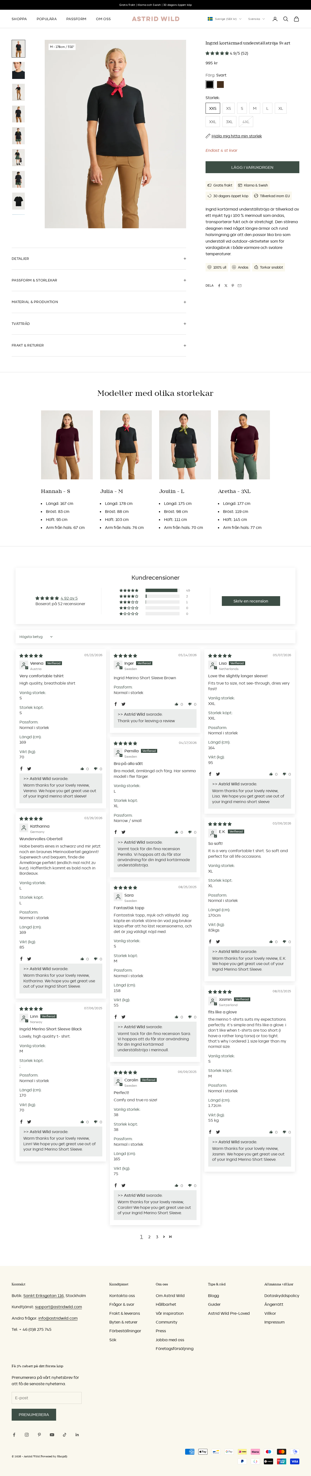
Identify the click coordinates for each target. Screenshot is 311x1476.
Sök (112, 1339)
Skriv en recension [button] (250, 601)
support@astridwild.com (58, 1306)
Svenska (254, 19)
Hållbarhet (166, 1304)
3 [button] (157, 1236)
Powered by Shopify (54, 1456)
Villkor (270, 1313)
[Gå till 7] (18, 179)
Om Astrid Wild (170, 1295)
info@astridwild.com (58, 1318)
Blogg (213, 1295)
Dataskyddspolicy (281, 1295)
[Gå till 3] (18, 92)
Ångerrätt (273, 1304)
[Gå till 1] (18, 49)
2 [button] (149, 1236)
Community (166, 1322)
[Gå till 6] (18, 158)
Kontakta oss (122, 1295)
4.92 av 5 (69, 598)
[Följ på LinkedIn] (77, 1434)
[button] (218, 53)
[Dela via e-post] (240, 286)
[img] (31, 655)
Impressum (274, 1322)
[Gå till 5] (18, 136)
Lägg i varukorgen (252, 167)
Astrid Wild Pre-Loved (229, 1313)
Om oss (103, 19)
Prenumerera (34, 1414)
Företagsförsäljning (174, 1348)
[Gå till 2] (18, 70)
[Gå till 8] (18, 201)
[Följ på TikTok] (64, 1434)
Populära (47, 19)
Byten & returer (123, 1322)
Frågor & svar (121, 1304)
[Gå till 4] (18, 114)
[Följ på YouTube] (52, 1434)
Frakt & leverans (124, 1313)
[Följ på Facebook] (14, 1434)
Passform (76, 19)
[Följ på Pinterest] (39, 1434)
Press (161, 1330)
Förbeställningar (125, 1330)
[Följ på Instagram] (26, 1434)
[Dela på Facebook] (219, 286)
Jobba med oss (170, 1339)
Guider (214, 1304)
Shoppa (19, 19)
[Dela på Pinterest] (233, 286)
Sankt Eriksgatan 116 (43, 1295)
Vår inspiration (170, 1313)
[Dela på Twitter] (226, 286)
